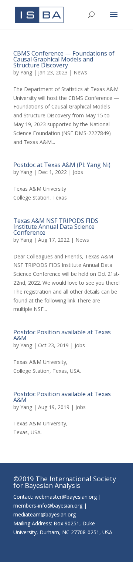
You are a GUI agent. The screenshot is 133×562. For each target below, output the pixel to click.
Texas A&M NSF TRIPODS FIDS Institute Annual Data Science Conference (55, 227)
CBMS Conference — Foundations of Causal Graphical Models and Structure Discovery (64, 59)
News (80, 72)
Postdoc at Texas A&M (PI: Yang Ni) (61, 165)
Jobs (78, 171)
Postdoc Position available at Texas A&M (62, 335)
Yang (26, 72)
